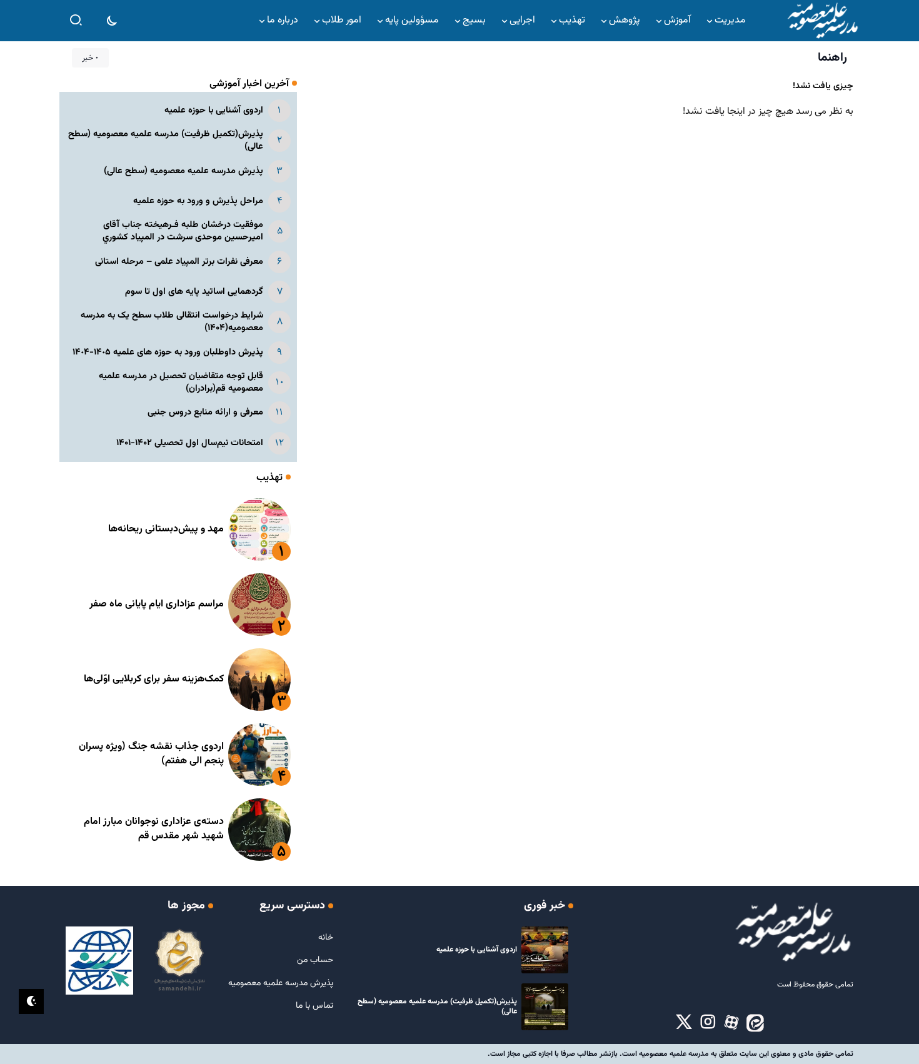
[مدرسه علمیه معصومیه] (822, 21)
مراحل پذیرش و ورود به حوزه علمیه (198, 201)
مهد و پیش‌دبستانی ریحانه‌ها (166, 529)
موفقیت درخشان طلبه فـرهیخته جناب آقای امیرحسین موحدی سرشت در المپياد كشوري (183, 231)
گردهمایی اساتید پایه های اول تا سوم (194, 291)
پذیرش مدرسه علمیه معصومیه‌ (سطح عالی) (183, 171)
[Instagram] (707, 1022)
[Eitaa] (755, 1022)
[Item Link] (259, 529)
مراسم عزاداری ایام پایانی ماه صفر (156, 604)
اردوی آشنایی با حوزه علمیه (213, 110)
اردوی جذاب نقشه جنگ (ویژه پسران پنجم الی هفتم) (151, 753)
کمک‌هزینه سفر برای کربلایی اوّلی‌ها (154, 679)
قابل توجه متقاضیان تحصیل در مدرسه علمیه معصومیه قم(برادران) (181, 382)
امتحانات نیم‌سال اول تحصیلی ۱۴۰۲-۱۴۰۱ (189, 443)
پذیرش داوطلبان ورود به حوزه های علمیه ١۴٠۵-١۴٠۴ (168, 352)
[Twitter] (684, 1022)
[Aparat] (731, 1022)
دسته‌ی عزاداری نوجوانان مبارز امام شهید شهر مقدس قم (154, 828)
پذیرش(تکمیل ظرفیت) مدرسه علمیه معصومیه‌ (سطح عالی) (165, 140)
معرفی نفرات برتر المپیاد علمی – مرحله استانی (179, 261)
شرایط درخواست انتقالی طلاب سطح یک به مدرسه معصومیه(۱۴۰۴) (172, 321)
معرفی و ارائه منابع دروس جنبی (205, 412)
